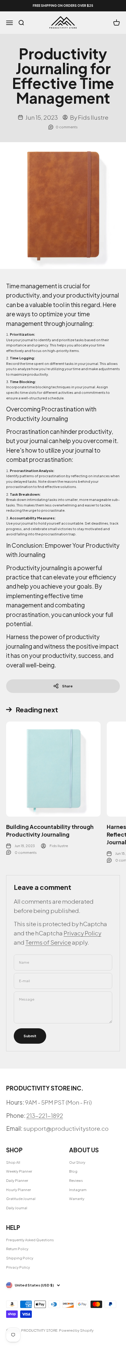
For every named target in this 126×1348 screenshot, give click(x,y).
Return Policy (17, 1249)
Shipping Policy (19, 1258)
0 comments (67, 127)
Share (67, 686)
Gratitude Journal (20, 1199)
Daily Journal (16, 1208)
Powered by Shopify (76, 1330)
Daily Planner (17, 1180)
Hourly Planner (18, 1190)
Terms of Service (48, 942)
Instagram (78, 1190)
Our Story (77, 1162)
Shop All (13, 1162)
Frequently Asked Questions (30, 1240)
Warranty (76, 1199)
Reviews (76, 1180)
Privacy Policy (82, 933)
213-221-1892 (44, 1115)
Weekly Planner (19, 1171)
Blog (73, 1171)
